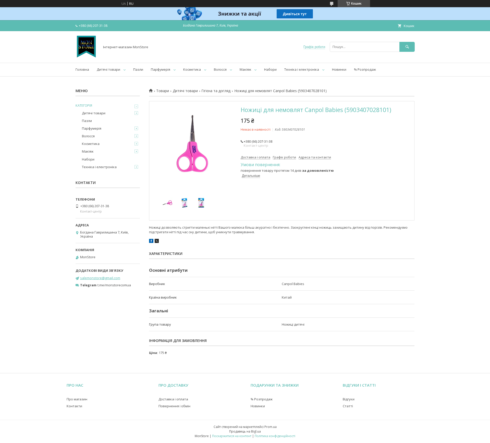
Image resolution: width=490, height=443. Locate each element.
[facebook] (151, 241)
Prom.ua (270, 427)
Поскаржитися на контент (231, 436)
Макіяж (245, 69)
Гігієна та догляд (215, 91)
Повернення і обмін (174, 406)
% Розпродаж (365, 69)
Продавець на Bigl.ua (245, 431)
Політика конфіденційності (275, 436)
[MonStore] (86, 56)
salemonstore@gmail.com (100, 278)
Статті (348, 406)
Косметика (192, 69)
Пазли (138, 69)
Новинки (339, 69)
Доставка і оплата (173, 399)
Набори (270, 69)
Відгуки (348, 399)
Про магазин (77, 399)
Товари (162, 91)
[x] (157, 241)
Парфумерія (160, 69)
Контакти (74, 406)
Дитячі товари (108, 69)
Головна (82, 69)
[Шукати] (407, 47)
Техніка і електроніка (301, 69)
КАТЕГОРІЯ (84, 105)
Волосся (220, 69)
